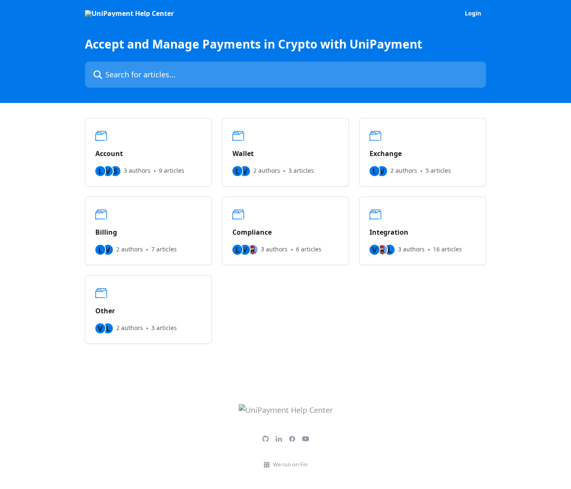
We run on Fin (290, 464)
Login (473, 13)
